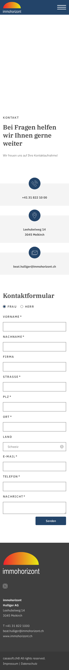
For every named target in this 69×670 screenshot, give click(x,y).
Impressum (10, 663)
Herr (29, 306)
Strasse (11, 377)
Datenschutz (29, 663)
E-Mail (9, 456)
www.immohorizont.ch (17, 636)
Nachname (12, 336)
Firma (8, 357)
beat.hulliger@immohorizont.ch (23, 631)
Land (7, 437)
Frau (12, 306)
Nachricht (13, 496)
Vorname (11, 316)
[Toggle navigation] (61, 7)
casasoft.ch (10, 658)
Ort (6, 417)
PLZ (6, 397)
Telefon (10, 476)
